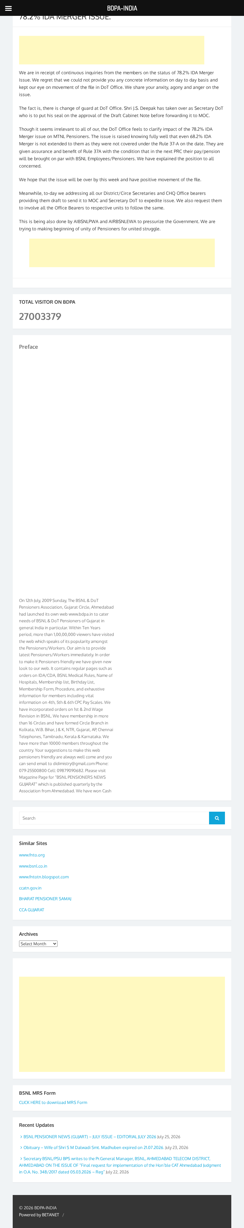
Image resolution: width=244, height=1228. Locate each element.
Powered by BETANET (39, 1214)
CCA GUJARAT (31, 909)
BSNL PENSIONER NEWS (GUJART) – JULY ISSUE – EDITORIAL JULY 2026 (90, 1136)
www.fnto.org (32, 854)
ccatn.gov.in (30, 887)
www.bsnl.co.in (33, 865)
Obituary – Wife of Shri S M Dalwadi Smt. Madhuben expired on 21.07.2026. (94, 1147)
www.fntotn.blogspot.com (44, 876)
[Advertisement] (111, 50)
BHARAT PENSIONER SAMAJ (45, 898)
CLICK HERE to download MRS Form (53, 1102)
